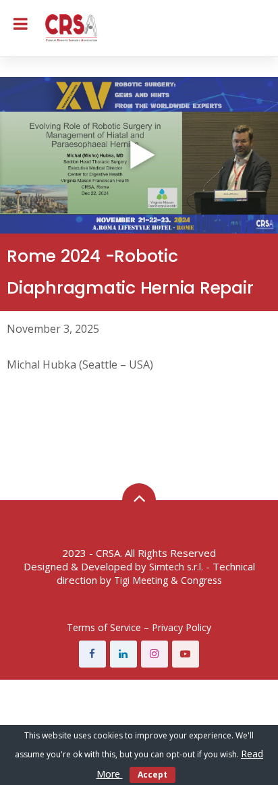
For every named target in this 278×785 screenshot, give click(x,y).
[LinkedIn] (123, 654)
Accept (152, 774)
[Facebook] (92, 654)
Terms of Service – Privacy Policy (139, 627)
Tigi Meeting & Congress (168, 580)
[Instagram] (154, 654)
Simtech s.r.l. (176, 566)
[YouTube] (185, 654)
